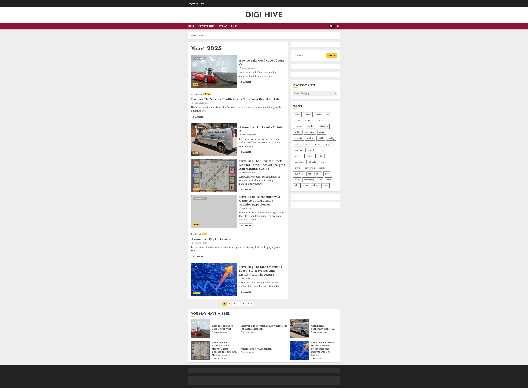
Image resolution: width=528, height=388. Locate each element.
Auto (195, 85)
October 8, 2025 (248, 68)
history (298, 144)
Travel (196, 225)
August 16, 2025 (248, 278)
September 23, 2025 (201, 103)
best (321, 120)
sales (318, 173)
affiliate (307, 114)
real (309, 173)
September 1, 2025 (248, 208)
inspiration (299, 150)
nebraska (312, 162)
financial (298, 138)
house (317, 144)
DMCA (234, 26)
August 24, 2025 (200, 243)
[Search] (338, 26)
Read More (246, 82)
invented (312, 150)
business (299, 126)
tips (320, 179)
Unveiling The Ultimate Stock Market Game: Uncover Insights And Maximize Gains (262, 165)
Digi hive (264, 14)
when (305, 185)
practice (323, 167)
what (297, 185)
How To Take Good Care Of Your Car (222, 327)
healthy (331, 138)
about (297, 114)
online (297, 167)
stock (297, 179)
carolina (310, 126)
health (320, 138)
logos (310, 156)
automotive (309, 120)
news (323, 162)
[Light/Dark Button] (332, 26)
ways (328, 179)
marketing (299, 162)
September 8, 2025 (248, 173)
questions (299, 173)
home (307, 144)
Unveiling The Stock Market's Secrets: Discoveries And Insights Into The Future (260, 270)
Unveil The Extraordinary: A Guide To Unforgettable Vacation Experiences (259, 200)
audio (297, 120)
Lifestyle (207, 94)
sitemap (222, 26)
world (325, 185)
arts (328, 114)
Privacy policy (206, 26)
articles (318, 114)
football (310, 138)
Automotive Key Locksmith (210, 239)
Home (191, 26)
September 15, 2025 (249, 135)
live (322, 150)
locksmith (299, 156)
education (309, 132)
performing (310, 167)
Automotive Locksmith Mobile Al (323, 327)
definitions (323, 126)
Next (250, 303)
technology (309, 179)
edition (298, 132)
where (316, 185)
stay (326, 173)
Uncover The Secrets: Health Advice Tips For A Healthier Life (235, 99)
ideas (327, 144)
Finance (197, 189)
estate (321, 132)
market (320, 156)
